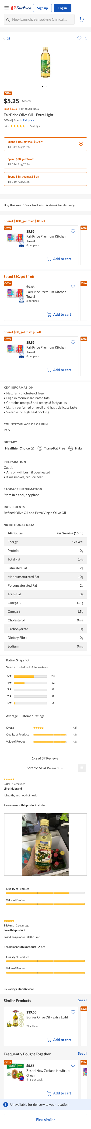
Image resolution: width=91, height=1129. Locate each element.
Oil (8, 38)
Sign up (42, 8)
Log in (62, 8)
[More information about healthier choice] (32, 448)
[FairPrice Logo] (21, 8)
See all (82, 1000)
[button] (84, 38)
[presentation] (45, 844)
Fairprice (28, 120)
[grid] (45, 245)
